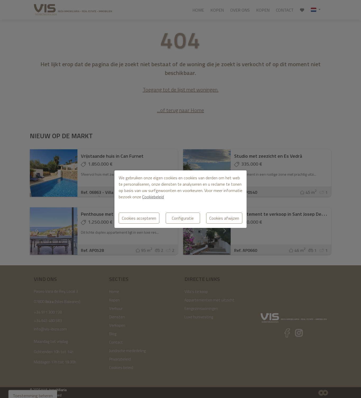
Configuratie (183, 218)
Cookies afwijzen (224, 218)
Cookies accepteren (139, 218)
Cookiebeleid (153, 197)
